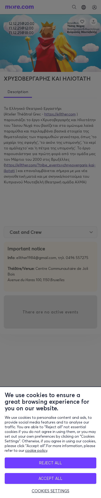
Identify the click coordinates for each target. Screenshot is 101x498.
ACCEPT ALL (50, 478)
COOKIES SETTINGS (50, 491)
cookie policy (36, 450)
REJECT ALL (50, 462)
